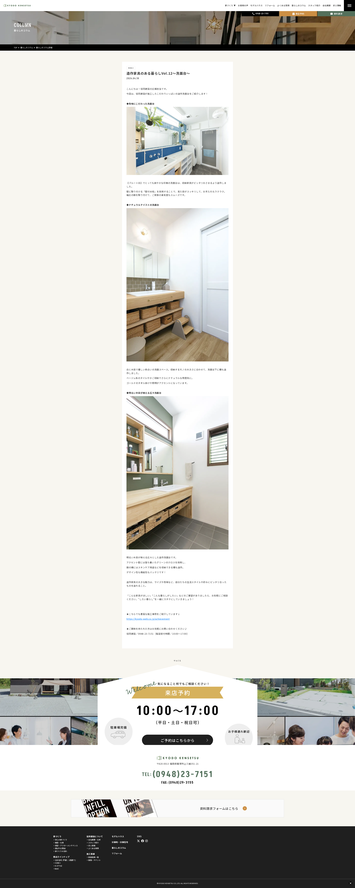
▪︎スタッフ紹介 (93, 843)
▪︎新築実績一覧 (93, 857)
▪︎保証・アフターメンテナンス (65, 845)
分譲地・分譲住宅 (120, 842)
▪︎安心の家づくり (60, 840)
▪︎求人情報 (91, 845)
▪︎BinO (56, 869)
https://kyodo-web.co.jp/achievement (148, 618)
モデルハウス (118, 836)
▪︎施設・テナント (94, 860)
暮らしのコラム (26, 47)
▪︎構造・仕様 (58, 843)
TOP (15, 47)
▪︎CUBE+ (57, 863)
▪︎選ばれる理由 (59, 848)
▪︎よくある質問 (93, 848)
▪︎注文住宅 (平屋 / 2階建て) (64, 860)
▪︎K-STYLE (57, 866)
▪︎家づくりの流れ (60, 851)
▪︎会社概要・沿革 (94, 840)
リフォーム (117, 853)
